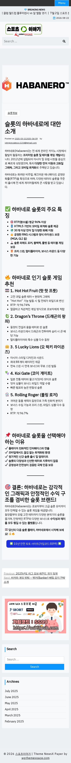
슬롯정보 (12, 113)
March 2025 (12, 715)
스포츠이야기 (23, 754)
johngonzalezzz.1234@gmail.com (21, 143)
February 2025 (14, 721)
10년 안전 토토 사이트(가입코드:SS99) (35, 544)
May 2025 (11, 703)
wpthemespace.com (36, 758)
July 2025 (11, 691)
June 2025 (12, 697)
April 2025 (11, 709)
